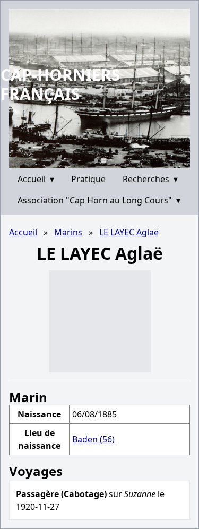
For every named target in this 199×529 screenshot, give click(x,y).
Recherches (150, 179)
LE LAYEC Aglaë (129, 232)
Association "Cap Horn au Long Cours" (99, 200)
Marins (68, 232)
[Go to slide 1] (96, 160)
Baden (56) (93, 439)
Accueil (36, 179)
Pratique (88, 179)
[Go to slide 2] (103, 160)
